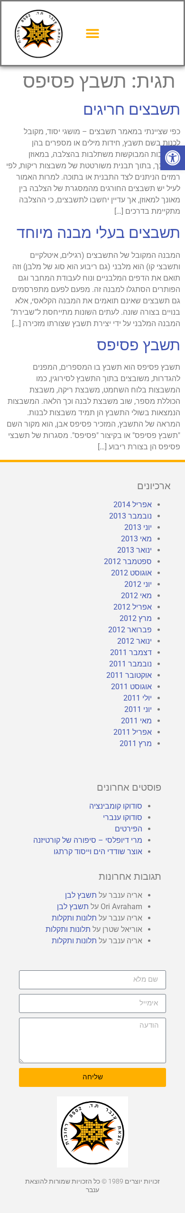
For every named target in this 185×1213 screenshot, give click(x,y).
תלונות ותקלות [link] (74, 917)
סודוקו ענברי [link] (122, 817)
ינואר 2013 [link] (134, 550)
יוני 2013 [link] (138, 527)
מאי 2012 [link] (136, 595)
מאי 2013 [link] (136, 538)
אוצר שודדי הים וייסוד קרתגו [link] (98, 851)
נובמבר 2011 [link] (130, 663)
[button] (92, 33)
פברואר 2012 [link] (130, 629)
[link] (172, 158)
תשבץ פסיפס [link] (138, 345)
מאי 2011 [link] (136, 720)
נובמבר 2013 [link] (130, 515)
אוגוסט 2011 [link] (131, 686)
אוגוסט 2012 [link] (131, 572)
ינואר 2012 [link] (134, 641)
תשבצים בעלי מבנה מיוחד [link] (98, 233)
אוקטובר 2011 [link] (129, 675)
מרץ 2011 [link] (136, 743)
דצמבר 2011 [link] (131, 652)
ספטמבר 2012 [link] (128, 561)
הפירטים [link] (128, 828)
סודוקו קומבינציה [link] (115, 806)
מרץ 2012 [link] (136, 618)
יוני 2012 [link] (138, 584)
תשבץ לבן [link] (81, 895)
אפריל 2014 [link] (132, 504)
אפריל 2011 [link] (132, 732)
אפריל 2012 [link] (132, 606)
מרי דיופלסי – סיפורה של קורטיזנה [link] (87, 840)
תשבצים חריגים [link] (131, 109)
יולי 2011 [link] (137, 697)
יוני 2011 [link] (138, 709)
